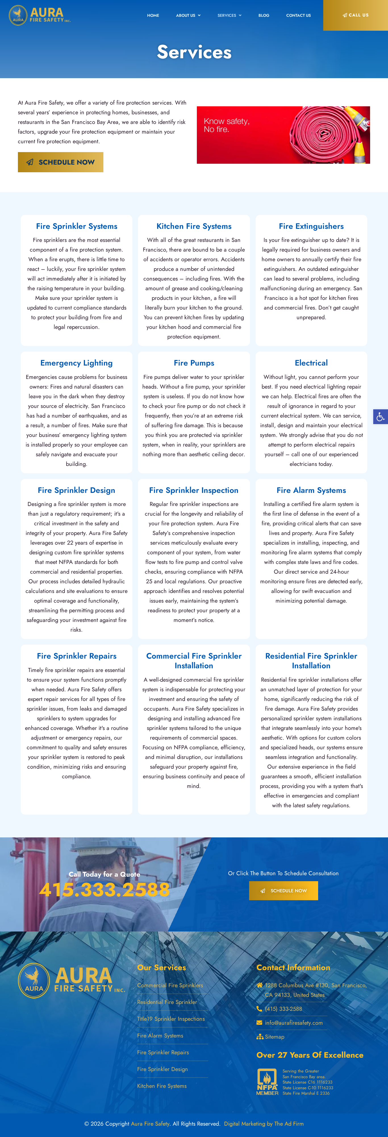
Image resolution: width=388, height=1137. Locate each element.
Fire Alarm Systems (311, 490)
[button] (380, 416)
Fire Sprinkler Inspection (194, 490)
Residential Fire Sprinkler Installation (311, 660)
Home (153, 15)
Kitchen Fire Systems (194, 226)
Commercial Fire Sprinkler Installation (194, 660)
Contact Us (298, 15)
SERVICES (227, 15)
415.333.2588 (104, 889)
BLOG (263, 15)
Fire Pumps (194, 363)
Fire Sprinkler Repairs (76, 656)
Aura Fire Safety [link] (150, 1124)
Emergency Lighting (76, 363)
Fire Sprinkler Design (76, 490)
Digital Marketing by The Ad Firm (264, 1124)
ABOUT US (185, 15)
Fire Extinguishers (311, 226)
